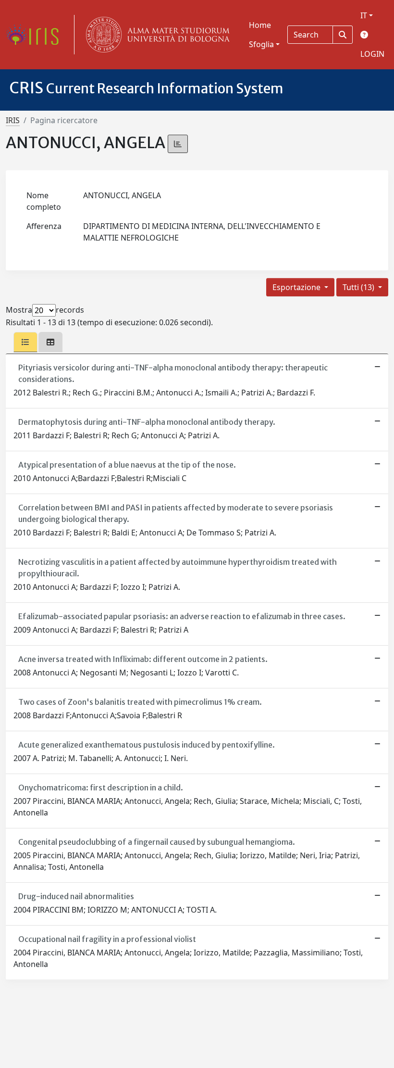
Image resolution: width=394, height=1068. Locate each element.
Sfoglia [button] (261, 44)
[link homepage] (36, 35)
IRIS (13, 120)
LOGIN (372, 54)
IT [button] (363, 15)
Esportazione (297, 287)
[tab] (25, 342)
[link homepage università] (155, 34)
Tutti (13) (359, 287)
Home (260, 25)
